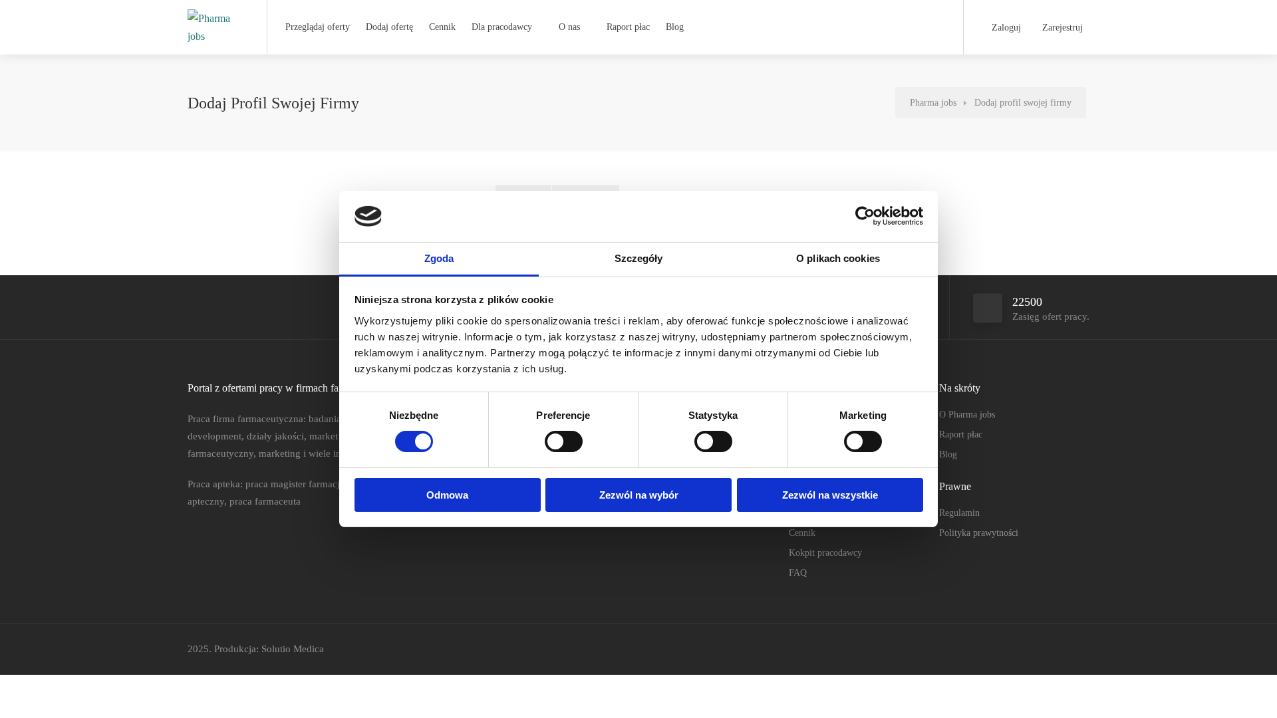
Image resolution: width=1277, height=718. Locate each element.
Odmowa (447, 495)
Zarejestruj (1061, 28)
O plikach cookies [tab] (838, 258)
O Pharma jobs (967, 414)
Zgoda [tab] (439, 258)
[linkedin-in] (1059, 649)
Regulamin (959, 513)
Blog (675, 27)
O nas (569, 27)
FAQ (798, 573)
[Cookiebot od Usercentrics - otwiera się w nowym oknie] (865, 216)
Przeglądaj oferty (317, 27)
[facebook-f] (1037, 649)
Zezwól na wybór (638, 495)
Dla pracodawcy (502, 27)
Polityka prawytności (978, 533)
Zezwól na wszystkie (830, 495)
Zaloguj (1005, 28)
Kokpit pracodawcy (825, 553)
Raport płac (628, 27)
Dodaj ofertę (389, 27)
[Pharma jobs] (216, 27)
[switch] (564, 441)
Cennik (442, 27)
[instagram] (1081, 649)
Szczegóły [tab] (639, 258)
